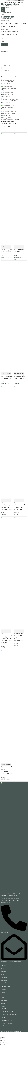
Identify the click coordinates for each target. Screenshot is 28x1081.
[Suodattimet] (2, 1034)
